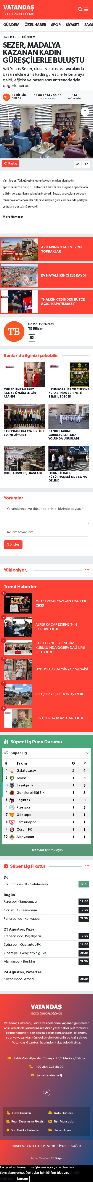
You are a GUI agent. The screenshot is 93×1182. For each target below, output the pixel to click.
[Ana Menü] (86, 9)
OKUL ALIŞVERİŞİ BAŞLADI (23, 473)
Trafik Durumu (63, 1113)
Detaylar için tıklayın (46, 850)
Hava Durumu (21, 1113)
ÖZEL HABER (35, 25)
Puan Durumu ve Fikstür (27, 1121)
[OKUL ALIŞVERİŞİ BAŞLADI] (24, 458)
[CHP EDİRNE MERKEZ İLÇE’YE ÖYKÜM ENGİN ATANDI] (24, 374)
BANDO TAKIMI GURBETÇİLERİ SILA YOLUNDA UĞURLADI (63, 435)
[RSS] (46, 1092)
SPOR (56, 25)
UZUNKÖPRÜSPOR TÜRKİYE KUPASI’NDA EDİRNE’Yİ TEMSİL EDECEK (68, 393)
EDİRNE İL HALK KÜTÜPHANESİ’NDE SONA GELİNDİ (67, 477)
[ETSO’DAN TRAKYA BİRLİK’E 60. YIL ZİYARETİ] (24, 416)
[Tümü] (87, 570)
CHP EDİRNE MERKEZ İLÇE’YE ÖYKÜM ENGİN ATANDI (20, 393)
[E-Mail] (31, 337)
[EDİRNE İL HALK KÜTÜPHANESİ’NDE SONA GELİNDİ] (69, 458)
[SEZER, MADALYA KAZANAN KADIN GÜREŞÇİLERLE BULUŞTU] (46, 131)
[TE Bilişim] (14, 331)
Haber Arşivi (62, 1130)
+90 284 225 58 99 (49, 1066)
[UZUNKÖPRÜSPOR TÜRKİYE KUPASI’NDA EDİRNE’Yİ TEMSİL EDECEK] (69, 374)
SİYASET (72, 25)
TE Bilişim (35, 328)
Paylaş (12, 163)
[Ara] (80, 9)
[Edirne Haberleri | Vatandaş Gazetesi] (19, 10)
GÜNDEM (11, 25)
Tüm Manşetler (64, 1121)
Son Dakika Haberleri (25, 1130)
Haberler (9, 37)
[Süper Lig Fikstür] (87, 866)
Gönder (13, 544)
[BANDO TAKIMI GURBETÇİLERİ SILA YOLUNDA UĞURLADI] (69, 416)
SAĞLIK (76, 1146)
